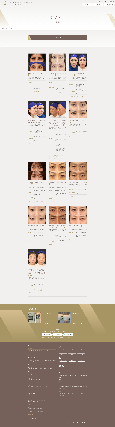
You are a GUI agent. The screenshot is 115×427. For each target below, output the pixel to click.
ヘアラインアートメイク (32, 352)
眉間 (41, 290)
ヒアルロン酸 (56, 92)
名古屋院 (46, 313)
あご (62, 156)
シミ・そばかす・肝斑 (37, 386)
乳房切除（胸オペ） (39, 408)
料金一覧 (60, 377)
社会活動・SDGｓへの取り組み (73, 375)
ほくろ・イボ (30, 386)
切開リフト (76, 96)
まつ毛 (33, 361)
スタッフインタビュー (80, 393)
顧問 (86, 386)
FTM (29, 407)
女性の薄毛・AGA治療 (32, 350)
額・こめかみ (30, 357)
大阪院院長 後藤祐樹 (75, 386)
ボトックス (51, 158)
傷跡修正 (29, 394)
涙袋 (29, 361)
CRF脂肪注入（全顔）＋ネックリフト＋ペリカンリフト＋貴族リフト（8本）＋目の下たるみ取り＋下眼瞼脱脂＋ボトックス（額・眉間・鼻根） (36, 272)
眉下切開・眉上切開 (51, 360)
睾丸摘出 (41, 411)
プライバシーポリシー (62, 397)
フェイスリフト (81, 96)
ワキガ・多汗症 (30, 378)
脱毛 (40, 379)
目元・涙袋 (61, 92)
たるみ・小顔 (45, 386)
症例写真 (60, 379)
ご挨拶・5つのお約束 (63, 375)
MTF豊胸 (37, 411)
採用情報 (99, 1)
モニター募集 (61, 395)
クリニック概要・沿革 (83, 375)
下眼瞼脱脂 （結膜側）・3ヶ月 (35, 225)
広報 (72, 393)
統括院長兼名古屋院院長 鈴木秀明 (65, 386)
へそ (35, 378)
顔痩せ (45, 368)
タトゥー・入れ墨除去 (31, 393)
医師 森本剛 (82, 386)
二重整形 (30, 360)
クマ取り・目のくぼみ (36, 360)
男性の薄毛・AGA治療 (40, 350)
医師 (75, 393)
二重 (50, 155)
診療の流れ (68, 382)
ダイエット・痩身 (31, 379)
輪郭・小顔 (30, 367)
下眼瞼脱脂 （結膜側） (75, 225)
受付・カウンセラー (63, 393)
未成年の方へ (73, 382)
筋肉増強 (29, 401)
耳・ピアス (30, 363)
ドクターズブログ (68, 389)
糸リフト (30, 290)
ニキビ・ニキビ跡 (31, 385)
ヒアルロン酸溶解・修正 (32, 418)
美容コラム (74, 389)
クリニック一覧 (62, 382)
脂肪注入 (30, 292)
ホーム (60, 372)
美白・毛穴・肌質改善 (36, 91)
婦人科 (37, 379)
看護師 (69, 393)
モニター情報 (104, 1)
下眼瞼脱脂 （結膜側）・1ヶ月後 (77, 182)
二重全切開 (54, 155)
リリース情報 (62, 389)
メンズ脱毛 (41, 400)
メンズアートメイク (34, 400)
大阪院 (75, 313)
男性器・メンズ (35, 401)
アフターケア (79, 382)
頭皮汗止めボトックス (49, 350)
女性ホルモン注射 (32, 411)
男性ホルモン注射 (32, 408)
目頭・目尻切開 (44, 360)
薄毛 (29, 400)
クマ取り (30, 91)
